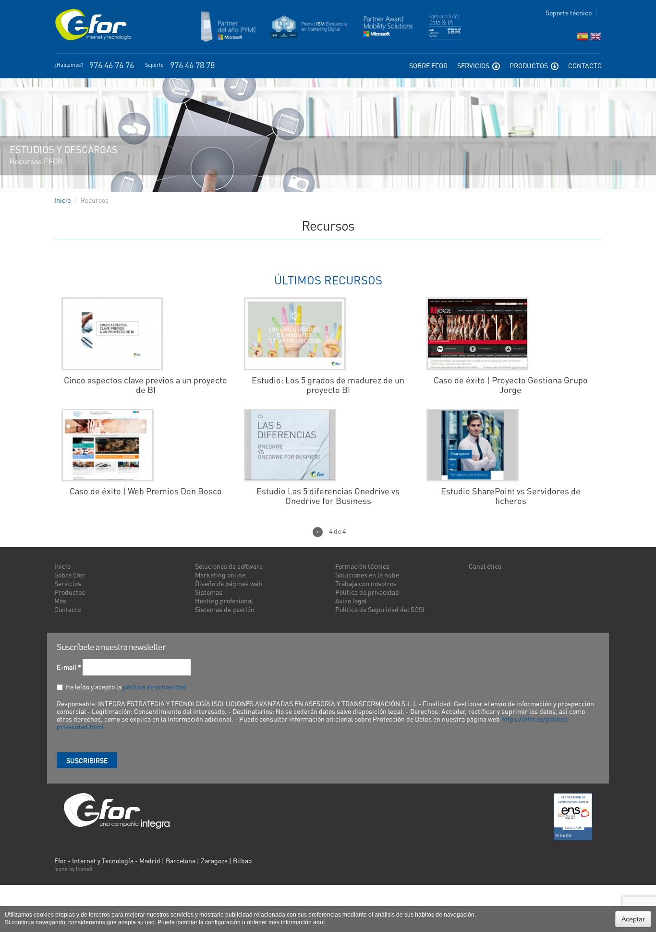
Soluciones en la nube (367, 574)
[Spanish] (582, 39)
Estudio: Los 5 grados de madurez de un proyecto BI (328, 384)
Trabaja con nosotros (366, 583)
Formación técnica (362, 566)
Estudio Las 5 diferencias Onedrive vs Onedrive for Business (328, 495)
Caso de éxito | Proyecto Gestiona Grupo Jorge (511, 384)
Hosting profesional (224, 600)
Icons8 (84, 868)
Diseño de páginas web (228, 583)
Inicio (62, 200)
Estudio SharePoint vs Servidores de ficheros (511, 495)
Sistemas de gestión (225, 609)
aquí (319, 922)
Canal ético (485, 566)
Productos (529, 65)
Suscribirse (87, 760)
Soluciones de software (229, 566)
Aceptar (633, 919)
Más (60, 600)
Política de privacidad (367, 592)
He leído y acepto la (125, 686)
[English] (595, 39)
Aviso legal (351, 600)
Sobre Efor (428, 65)
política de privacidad (154, 686)
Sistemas (208, 592)
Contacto (585, 65)
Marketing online (220, 574)
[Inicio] (92, 25)
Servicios (474, 65)
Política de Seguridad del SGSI (380, 609)
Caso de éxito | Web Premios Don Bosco (146, 491)
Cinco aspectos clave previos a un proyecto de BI (145, 384)
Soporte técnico (569, 12)
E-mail (69, 667)
